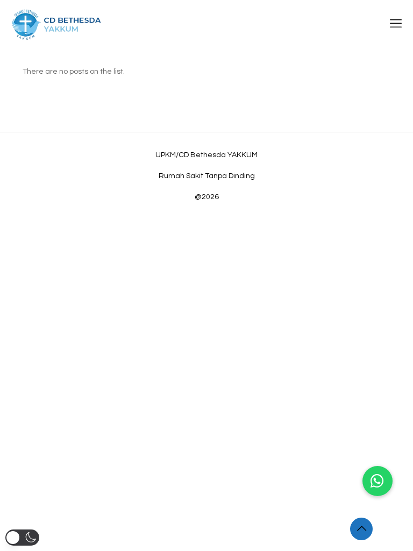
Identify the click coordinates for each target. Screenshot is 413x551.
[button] (377, 481)
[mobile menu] (396, 24)
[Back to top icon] (361, 529)
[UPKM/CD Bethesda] (56, 24)
